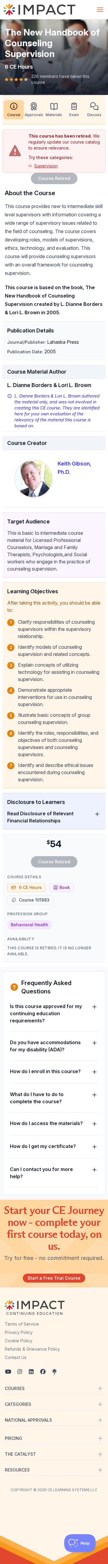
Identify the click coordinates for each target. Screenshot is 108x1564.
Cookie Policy (18, 1340)
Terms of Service (22, 1323)
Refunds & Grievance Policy (32, 1349)
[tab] (14, 109)
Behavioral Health (29, 924)
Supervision (46, 165)
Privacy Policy (19, 1332)
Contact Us (15, 1357)
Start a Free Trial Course (54, 1278)
